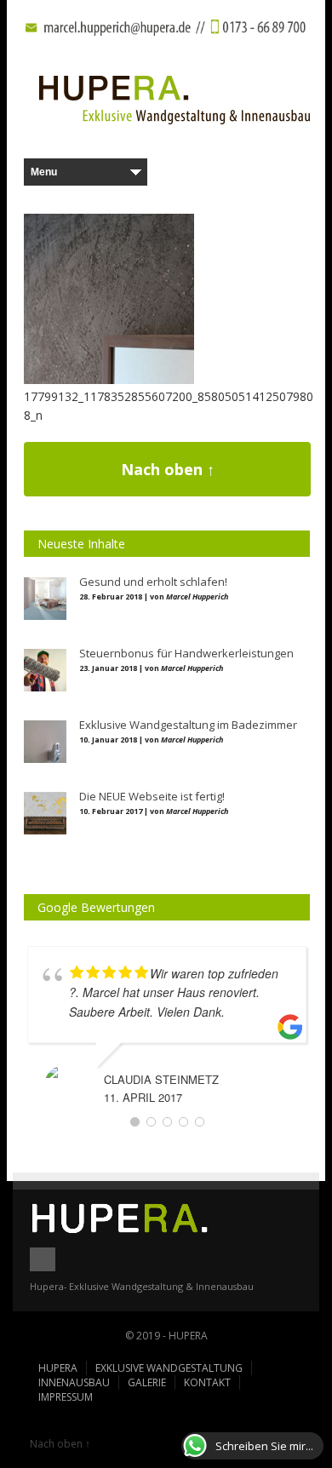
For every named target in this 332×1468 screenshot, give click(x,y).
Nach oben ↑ (168, 469)
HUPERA (57, 1368)
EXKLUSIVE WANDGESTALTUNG (169, 1368)
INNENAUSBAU (74, 1382)
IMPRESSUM (65, 1397)
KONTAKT (207, 1382)
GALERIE (147, 1382)
